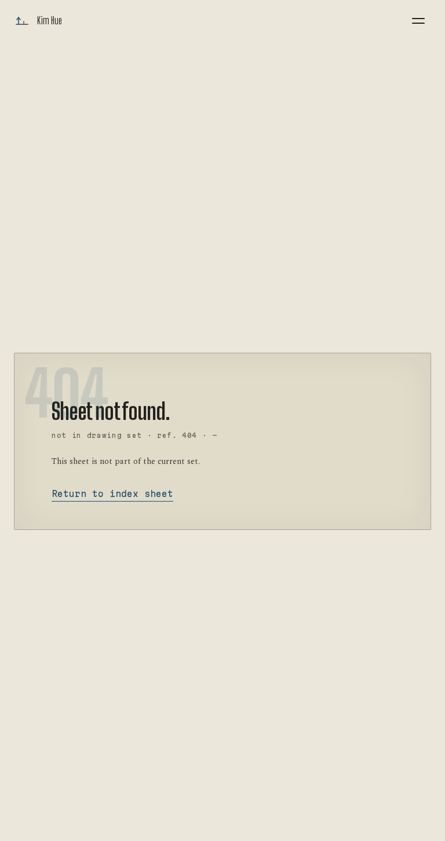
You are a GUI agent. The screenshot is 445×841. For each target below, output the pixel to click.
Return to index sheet (112, 494)
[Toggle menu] (418, 21)
